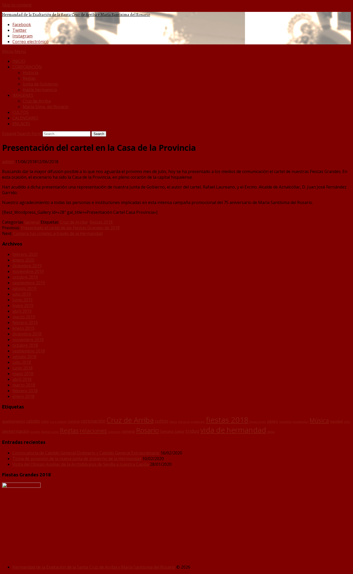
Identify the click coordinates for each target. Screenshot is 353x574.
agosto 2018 (24, 356)
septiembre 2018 (28, 351)
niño (347, 421)
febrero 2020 (25, 254)
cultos (161, 421)
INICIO (18, 61)
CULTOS (20, 112)
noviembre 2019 (28, 271)
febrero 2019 (25, 322)
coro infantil (58, 421)
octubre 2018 (25, 345)
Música (319, 420)
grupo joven (258, 421)
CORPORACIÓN (27, 67)
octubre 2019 (25, 277)
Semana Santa (172, 431)
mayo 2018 (22, 373)
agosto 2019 (24, 288)
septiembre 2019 (28, 283)
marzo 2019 (23, 317)
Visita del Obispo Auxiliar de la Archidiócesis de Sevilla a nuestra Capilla (80, 464)
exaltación (198, 421)
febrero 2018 (25, 391)
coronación (93, 421)
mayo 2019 (22, 305)
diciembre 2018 (27, 334)
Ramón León (50, 432)
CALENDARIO (25, 118)
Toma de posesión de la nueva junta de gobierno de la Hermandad (76, 458)
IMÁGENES (22, 95)
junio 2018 (22, 368)
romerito (114, 432)
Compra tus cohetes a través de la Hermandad (58, 233)
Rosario (147, 430)
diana (173, 421)
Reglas (29, 78)
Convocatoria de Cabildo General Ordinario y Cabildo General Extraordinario (85, 453)
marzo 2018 (23, 385)
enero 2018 (23, 396)
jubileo (272, 421)
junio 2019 (22, 300)
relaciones (93, 431)
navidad (336, 421)
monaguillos (300, 421)
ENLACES (21, 124)
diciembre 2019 (27, 266)
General (32, 222)
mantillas (285, 421)
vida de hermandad (233, 430)
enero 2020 (23, 260)
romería (128, 431)
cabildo (33, 421)
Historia (30, 72)
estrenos (184, 421)
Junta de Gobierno (40, 84)
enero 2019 (23, 328)
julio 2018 (21, 362)
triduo (192, 431)
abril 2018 (22, 379)
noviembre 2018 (28, 339)
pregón (35, 432)
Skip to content (17, 5)
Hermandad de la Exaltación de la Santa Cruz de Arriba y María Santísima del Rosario (76, 15)
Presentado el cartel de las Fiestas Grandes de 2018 (70, 228)
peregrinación (15, 431)
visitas (271, 432)
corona (74, 421)
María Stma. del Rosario (45, 106)
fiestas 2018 (101, 222)
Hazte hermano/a (40, 89)
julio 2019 (21, 294)
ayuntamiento (13, 421)
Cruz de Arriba (37, 101)
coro (45, 421)
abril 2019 (22, 311)
